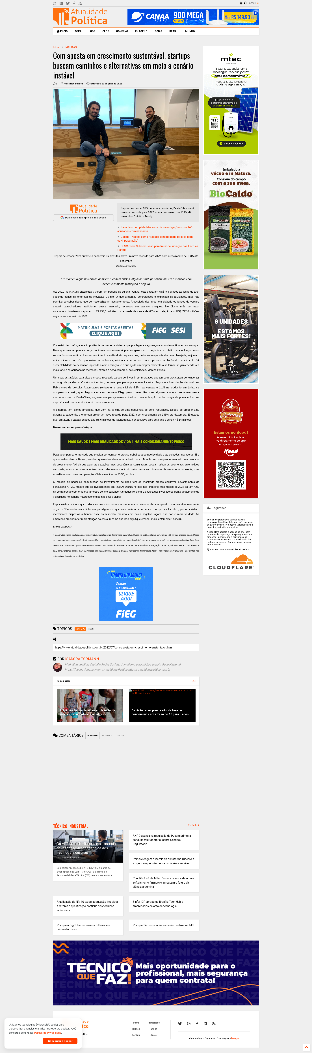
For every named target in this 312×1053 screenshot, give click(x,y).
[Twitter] (68, 3)
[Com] (214, 1024)
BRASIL (173, 31)
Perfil (136, 1023)
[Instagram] (54, 3)
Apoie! (153, 1035)
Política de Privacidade (47, 1032)
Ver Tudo (193, 825)
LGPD (154, 1029)
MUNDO (190, 31)
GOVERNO (122, 31)
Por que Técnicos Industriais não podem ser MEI (163, 925)
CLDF (105, 31)
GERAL (79, 31)
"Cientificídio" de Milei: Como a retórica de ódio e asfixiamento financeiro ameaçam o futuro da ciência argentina (163, 882)
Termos (136, 1029)
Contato (136, 1035)
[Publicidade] (126, 441)
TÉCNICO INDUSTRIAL (70, 826)
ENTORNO (141, 31)
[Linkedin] (61, 3)
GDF (92, 31)
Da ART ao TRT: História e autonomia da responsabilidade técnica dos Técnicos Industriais (86, 848)
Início (56, 47)
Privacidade (154, 1023)
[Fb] (74, 3)
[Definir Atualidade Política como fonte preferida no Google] (83, 209)
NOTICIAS (71, 47)
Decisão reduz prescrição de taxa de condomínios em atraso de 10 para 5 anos (160, 712)
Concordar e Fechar (60, 1040)
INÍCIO (64, 31)
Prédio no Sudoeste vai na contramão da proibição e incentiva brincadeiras (87, 712)
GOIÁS (158, 31)
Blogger (235, 1038)
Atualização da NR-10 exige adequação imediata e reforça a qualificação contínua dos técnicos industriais (87, 906)
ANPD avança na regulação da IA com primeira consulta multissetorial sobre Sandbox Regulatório (162, 840)
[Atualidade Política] (80, 23)
